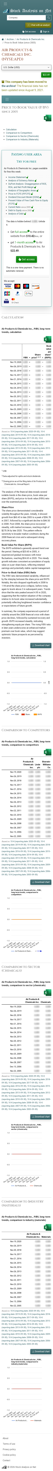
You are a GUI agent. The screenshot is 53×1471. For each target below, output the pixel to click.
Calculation (11, 129)
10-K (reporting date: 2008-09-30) (23, 458)
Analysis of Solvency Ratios (21, 180)
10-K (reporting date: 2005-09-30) (23, 465)
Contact (6, 1460)
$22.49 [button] (46, 75)
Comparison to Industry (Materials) (22, 139)
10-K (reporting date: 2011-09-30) (23, 451)
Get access (30, 31)
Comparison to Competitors (19, 133)
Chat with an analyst (39, 25)
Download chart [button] (42, 645)
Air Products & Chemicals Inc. (31, 39)
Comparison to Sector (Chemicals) (22, 136)
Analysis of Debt (16, 213)
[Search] (48, 17)
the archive (8, 86)
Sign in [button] (45, 31)
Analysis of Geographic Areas (22, 190)
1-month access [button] (24, 242)
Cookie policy (9, 1455)
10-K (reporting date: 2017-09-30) (23, 438)
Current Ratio (19, 207)
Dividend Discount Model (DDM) (24, 197)
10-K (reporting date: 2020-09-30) (25, 431)
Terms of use (9, 1444)
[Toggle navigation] (5, 4)
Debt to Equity (20, 210)
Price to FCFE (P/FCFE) (19, 193)
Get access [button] (28, 259)
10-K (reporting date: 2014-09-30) (23, 445)
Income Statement (17, 177)
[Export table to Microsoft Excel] (47, 339)
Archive (10, 39)
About (5, 1438)
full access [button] (21, 232)
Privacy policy (9, 1449)
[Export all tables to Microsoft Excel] (47, 118)
